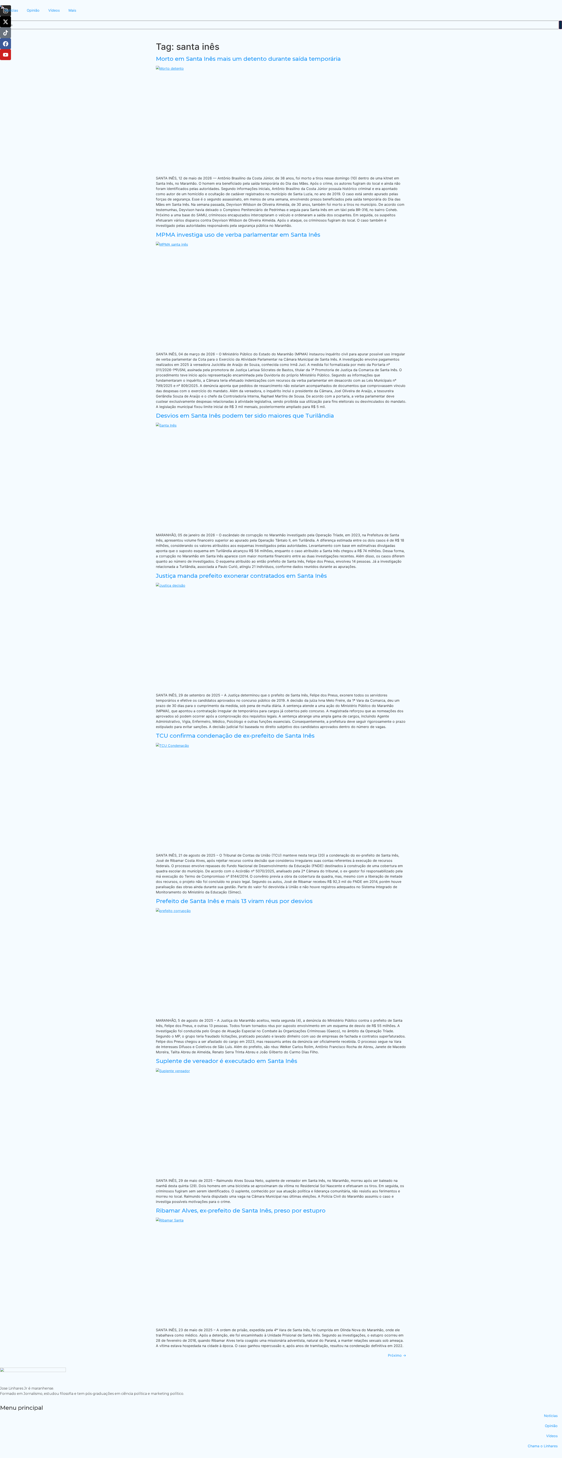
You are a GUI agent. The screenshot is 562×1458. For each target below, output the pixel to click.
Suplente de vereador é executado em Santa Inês (226, 1060)
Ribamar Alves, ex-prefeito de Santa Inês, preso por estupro (241, 1210)
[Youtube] (5, 54)
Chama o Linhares (543, 1446)
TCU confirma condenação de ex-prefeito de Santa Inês (235, 735)
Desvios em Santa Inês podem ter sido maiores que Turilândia (245, 415)
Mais (72, 10)
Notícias (11, 10)
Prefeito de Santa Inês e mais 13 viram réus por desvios (234, 901)
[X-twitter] (5, 21)
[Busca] (560, 25)
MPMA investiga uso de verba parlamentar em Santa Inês (238, 234)
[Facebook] (5, 43)
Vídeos (54, 10)
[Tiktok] (5, 32)
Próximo (397, 1355)
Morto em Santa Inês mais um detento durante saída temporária (248, 58)
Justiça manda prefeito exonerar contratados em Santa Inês (241, 575)
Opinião (33, 10)
